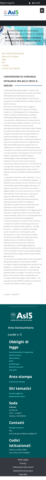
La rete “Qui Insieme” (11, 68)
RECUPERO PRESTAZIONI (13, 53)
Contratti (13, 370)
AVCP (11, 361)
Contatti (5, 65)
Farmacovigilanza (16, 393)
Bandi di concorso (16, 367)
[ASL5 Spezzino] (11, 9)
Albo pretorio (14, 358)
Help (4, 59)
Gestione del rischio (17, 396)
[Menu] (42, 10)
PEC (3, 62)
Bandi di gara (14, 364)
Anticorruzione (15, 355)
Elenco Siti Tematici (10, 56)
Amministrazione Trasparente (21, 352)
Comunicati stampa (17, 382)
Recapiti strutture (16, 428)
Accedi (37, 2)
